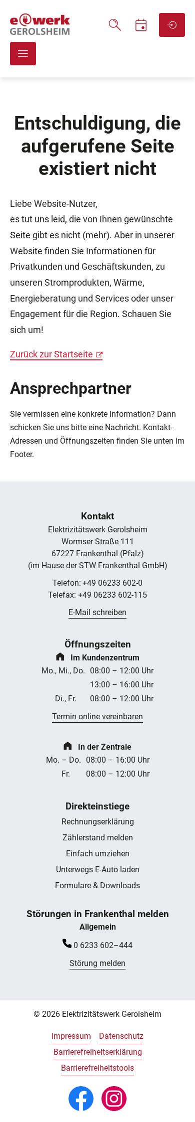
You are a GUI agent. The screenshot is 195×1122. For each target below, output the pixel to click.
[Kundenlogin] (172, 25)
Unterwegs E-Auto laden (98, 869)
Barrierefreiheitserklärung (98, 1052)
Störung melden (98, 963)
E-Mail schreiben (97, 612)
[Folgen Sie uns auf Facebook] (81, 1098)
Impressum (71, 1036)
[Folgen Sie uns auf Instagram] (114, 1098)
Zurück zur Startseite (51, 354)
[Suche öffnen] (115, 24)
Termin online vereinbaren (97, 716)
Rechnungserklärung (98, 821)
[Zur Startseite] (40, 32)
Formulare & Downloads (97, 885)
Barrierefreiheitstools (97, 1068)
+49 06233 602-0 (97, 583)
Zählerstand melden (97, 837)
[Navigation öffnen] (23, 53)
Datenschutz (121, 1036)
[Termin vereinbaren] (141, 24)
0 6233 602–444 (103, 945)
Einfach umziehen (98, 853)
